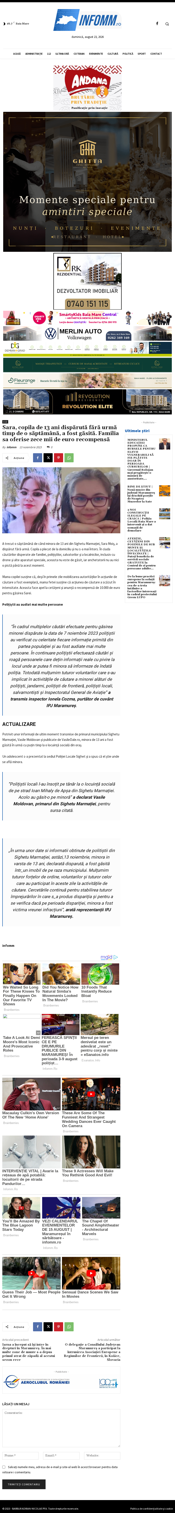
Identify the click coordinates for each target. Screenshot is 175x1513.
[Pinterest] (58, 457)
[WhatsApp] (69, 457)
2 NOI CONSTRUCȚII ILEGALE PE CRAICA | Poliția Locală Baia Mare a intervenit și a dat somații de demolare (141, 520)
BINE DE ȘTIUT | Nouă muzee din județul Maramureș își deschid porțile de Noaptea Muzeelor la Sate (141, 494)
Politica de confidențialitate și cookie (151, 1508)
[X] (48, 457)
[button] (167, 23)
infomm (11, 447)
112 (5, 421)
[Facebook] (157, 24)
